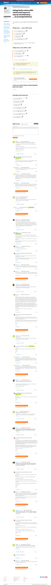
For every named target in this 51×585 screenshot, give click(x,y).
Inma (16, 253)
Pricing (27, 2)
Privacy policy (6, 584)
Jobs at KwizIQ (26, 578)
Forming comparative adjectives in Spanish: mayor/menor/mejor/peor (7, 27)
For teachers (23, 2)
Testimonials (5, 579)
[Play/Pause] (26, 30)
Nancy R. (17, 335)
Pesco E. (17, 219)
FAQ (4, 578)
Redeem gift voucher (16, 579)
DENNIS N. (16, 232)
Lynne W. (17, 284)
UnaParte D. (17, 365)
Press (24, 579)
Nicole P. (17, 462)
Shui (16, 346)
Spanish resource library (17, 577)
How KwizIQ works (13, 2)
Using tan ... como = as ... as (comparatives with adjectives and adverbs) (7, 24)
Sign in (30, 2)
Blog (24, 577)
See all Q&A (36, 123)
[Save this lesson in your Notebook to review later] (7, 16)
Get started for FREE (44, 2)
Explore (18, 2)
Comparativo (14, 89)
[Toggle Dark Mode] (38, 2)
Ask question (15, 137)
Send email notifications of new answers (18, 135)
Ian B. (16, 411)
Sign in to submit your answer (21, 191)
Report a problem (6, 18)
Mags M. (17, 544)
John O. (16, 294)
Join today (24, 192)
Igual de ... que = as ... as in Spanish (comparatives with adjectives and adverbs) (7, 36)
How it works (5, 577)
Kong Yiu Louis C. (18, 510)
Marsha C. (16, 246)
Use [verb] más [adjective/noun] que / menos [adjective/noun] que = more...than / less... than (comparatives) (7, 32)
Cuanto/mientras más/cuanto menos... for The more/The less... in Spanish (7, 40)
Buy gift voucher (16, 578)
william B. (17, 141)
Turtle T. (16, 560)
